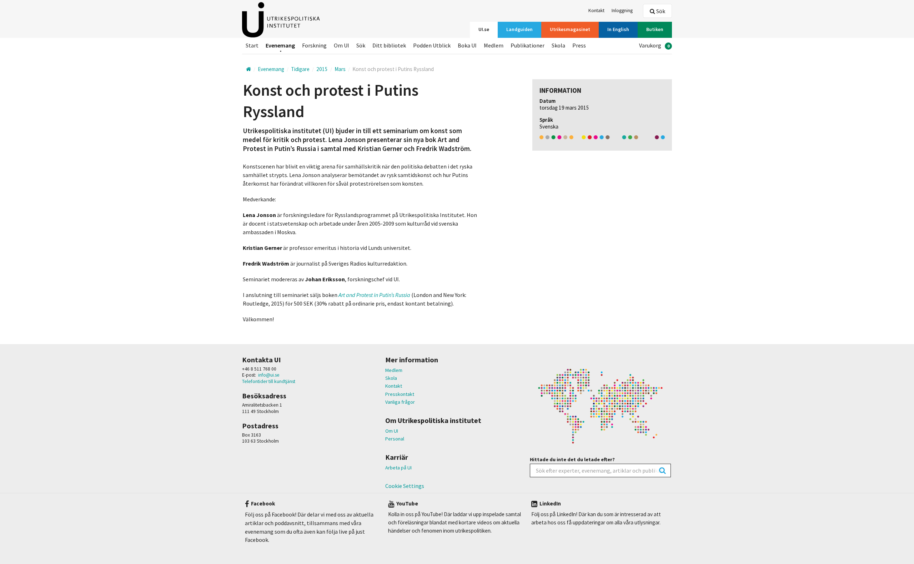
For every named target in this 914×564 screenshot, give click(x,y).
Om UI (391, 431)
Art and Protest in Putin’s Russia (374, 294)
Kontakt (393, 386)
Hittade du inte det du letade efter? (572, 459)
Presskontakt (399, 394)
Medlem (393, 370)
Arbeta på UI (398, 467)
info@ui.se (269, 375)
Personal (394, 438)
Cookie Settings (404, 485)
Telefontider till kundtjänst (268, 381)
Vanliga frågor (400, 402)
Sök (660, 11)
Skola (391, 378)
